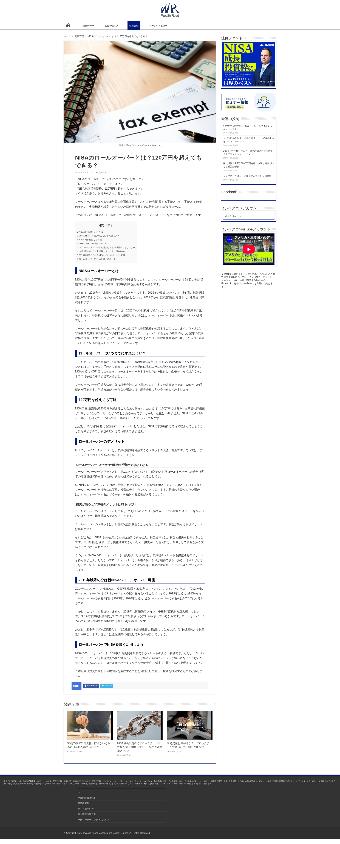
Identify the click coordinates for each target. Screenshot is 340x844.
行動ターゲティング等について (94, 819)
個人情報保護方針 (87, 814)
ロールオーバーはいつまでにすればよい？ (98, 236)
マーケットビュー (158, 25)
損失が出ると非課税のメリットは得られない (103, 251)
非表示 (109, 225)
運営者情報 (83, 803)
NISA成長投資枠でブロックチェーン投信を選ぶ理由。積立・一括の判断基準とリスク (139, 747)
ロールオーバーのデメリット (91, 243)
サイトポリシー (86, 808)
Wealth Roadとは (86, 797)
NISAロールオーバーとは (90, 232)
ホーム (68, 25)
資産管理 (133, 25)
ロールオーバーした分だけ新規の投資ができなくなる (107, 247)
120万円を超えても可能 (89, 239)
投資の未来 (88, 25)
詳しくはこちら (233, 215)
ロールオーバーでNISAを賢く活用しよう (97, 259)
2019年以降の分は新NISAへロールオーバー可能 (101, 255)
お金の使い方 (112, 25)
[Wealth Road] (170, 9)
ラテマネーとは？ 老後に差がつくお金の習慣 (247, 176)
